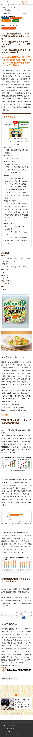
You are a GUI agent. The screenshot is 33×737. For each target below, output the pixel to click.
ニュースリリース (15, 18)
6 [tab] (21, 713)
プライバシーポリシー (9, 725)
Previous (4, 697)
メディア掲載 (6, 20)
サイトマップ (6, 731)
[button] (31, 2)
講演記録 (15, 20)
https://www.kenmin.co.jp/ (10, 665)
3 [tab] (15, 713)
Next (29, 710)
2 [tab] (13, 713)
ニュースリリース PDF (8, 678)
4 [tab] (17, 713)
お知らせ (5, 18)
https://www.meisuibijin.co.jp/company (14, 410)
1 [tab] (11, 713)
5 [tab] (19, 713)
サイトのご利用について (9, 728)
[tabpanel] (16, 704)
